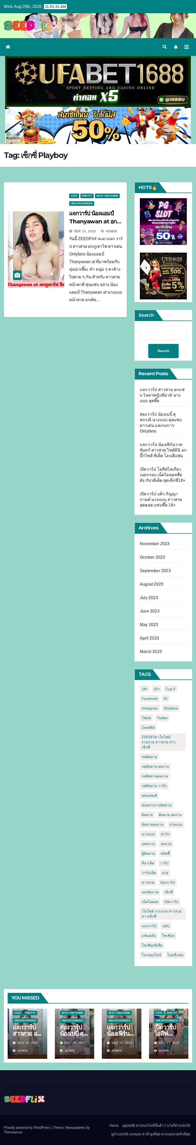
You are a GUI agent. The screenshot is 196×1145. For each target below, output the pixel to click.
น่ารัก (165, 834)
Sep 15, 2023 (85, 231)
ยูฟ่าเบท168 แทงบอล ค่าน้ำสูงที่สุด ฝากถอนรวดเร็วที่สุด (150, 1134)
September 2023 (155, 571)
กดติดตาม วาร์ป (154, 786)
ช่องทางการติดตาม (157, 805)
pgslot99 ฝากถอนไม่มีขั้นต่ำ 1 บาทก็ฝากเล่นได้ (156, 1125)
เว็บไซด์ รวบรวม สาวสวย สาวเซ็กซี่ (161, 913)
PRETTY (87, 195)
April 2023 (149, 638)
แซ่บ (165, 926)
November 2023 (155, 544)
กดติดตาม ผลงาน (155, 766)
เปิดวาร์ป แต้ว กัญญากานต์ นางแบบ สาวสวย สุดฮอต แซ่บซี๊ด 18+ (161, 499)
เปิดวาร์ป (171, 902)
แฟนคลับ (149, 936)
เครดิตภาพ (150, 892)
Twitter (162, 718)
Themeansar (13, 1132)
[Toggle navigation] (186, 47)
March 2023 (151, 651)
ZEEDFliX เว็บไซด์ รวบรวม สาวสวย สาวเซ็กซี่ (159, 742)
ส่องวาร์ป (167, 882)
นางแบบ (148, 834)
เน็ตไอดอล (150, 902)
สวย (165, 873)
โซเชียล (168, 936)
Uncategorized (82, 203)
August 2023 (151, 584)
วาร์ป (164, 863)
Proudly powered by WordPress (27, 1127)
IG (165, 699)
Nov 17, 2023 (169, 1042)
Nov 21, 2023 (122, 1042)
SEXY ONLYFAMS (107, 195)
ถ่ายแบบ (175, 824)
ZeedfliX (148, 728)
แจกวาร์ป (149, 926)
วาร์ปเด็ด (149, 873)
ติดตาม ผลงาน (170, 815)
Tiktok (146, 718)
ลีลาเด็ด (148, 863)
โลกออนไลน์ (151, 955)
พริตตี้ (165, 853)
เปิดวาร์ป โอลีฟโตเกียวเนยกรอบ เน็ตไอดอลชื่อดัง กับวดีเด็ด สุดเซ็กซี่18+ (162, 475)
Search (146, 315)
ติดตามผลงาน (153, 824)
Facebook (150, 699)
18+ (145, 689)
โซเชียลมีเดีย (152, 945)
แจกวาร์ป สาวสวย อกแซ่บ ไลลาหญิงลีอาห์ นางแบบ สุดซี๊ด (162, 395)
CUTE (74, 195)
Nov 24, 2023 (75, 1042)
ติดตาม (147, 815)
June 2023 (150, 611)
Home (114, 1125)
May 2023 (149, 624)
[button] (165, 47)
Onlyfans (171, 708)
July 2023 (149, 598)
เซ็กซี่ (168, 892)
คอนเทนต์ (149, 795)
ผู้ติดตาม (148, 853)
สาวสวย (148, 882)
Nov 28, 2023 (27, 1042)
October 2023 (152, 557)
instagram (150, 708)
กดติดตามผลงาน (155, 776)
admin (111, 231)
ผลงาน (166, 844)
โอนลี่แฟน (175, 955)
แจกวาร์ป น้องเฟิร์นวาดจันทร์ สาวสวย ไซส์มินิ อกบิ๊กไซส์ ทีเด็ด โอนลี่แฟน (163, 450)
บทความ (148, 844)
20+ (157, 689)
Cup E (171, 689)
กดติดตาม (149, 757)
